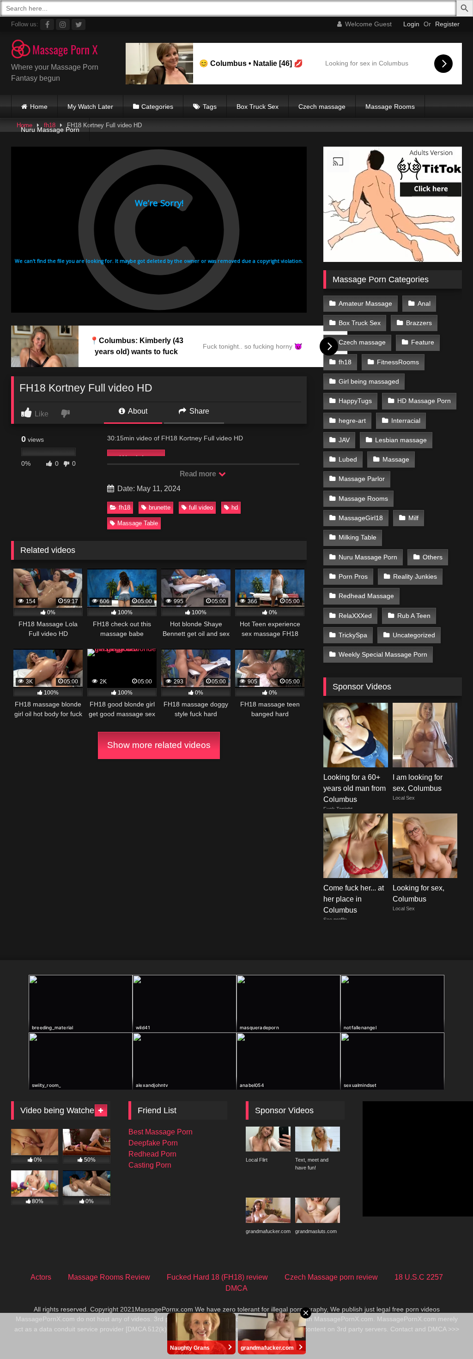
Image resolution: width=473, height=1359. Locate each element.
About (137, 411)
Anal (424, 303)
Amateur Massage (365, 303)
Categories (157, 106)
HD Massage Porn (424, 400)
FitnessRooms (398, 362)
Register (447, 24)
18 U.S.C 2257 (418, 1277)
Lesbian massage (401, 440)
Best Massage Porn (160, 1132)
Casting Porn (149, 1165)
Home (39, 106)
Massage (395, 459)
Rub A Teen (414, 615)
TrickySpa (353, 635)
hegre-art (352, 420)
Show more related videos (159, 745)
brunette (159, 507)
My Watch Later (90, 106)
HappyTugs (355, 400)
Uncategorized (414, 635)
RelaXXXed (355, 615)
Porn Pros (353, 576)
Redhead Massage (366, 595)
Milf (413, 518)
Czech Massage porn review (331, 1277)
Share (198, 411)
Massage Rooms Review (109, 1277)
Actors (40, 1277)
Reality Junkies (415, 576)
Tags (210, 106)
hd (234, 507)
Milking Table (357, 537)
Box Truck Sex (257, 106)
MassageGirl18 (361, 518)
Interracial (405, 420)
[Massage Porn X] (59, 50)
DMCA (236, 1288)
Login (411, 24)
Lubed (348, 459)
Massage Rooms (390, 106)
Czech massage (322, 106)
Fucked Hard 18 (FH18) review (217, 1277)
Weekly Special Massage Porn (383, 654)
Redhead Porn (152, 1154)
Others (433, 557)
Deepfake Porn (153, 1143)
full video (201, 507)
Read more (199, 474)
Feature (422, 342)
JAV (344, 440)
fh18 (124, 507)
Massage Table (137, 523)
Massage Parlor (362, 478)
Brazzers (419, 322)
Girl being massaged (369, 381)
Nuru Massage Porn (50, 129)
